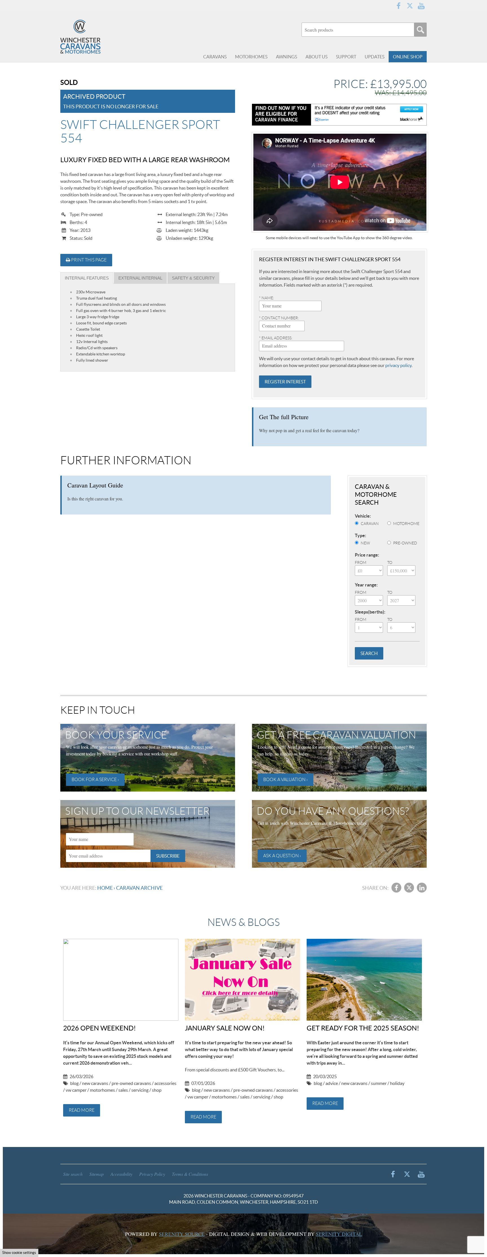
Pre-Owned (405, 543)
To (389, 562)
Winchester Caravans (94, 37)
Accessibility (121, 1174)
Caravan (370, 523)
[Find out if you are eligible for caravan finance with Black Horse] (339, 115)
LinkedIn (422, 888)
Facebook (398, 5)
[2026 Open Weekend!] (120, 980)
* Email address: (275, 338)
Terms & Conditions (190, 1174)
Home (105, 888)
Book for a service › (95, 779)
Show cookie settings (19, 1253)
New (365, 543)
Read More (81, 1110)
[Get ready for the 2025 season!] (364, 980)
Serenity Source (182, 1233)
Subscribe (168, 855)
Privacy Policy (152, 1174)
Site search (73, 1174)
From (360, 562)
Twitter (409, 5)
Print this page (88, 260)
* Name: (266, 298)
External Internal (140, 278)
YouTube (421, 5)
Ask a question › (282, 855)
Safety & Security (193, 278)
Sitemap (96, 1174)
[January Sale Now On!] (242, 980)
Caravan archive (139, 888)
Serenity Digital (339, 1233)
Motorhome (406, 523)
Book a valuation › (285, 779)
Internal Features (87, 278)
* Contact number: (279, 318)
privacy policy (398, 365)
